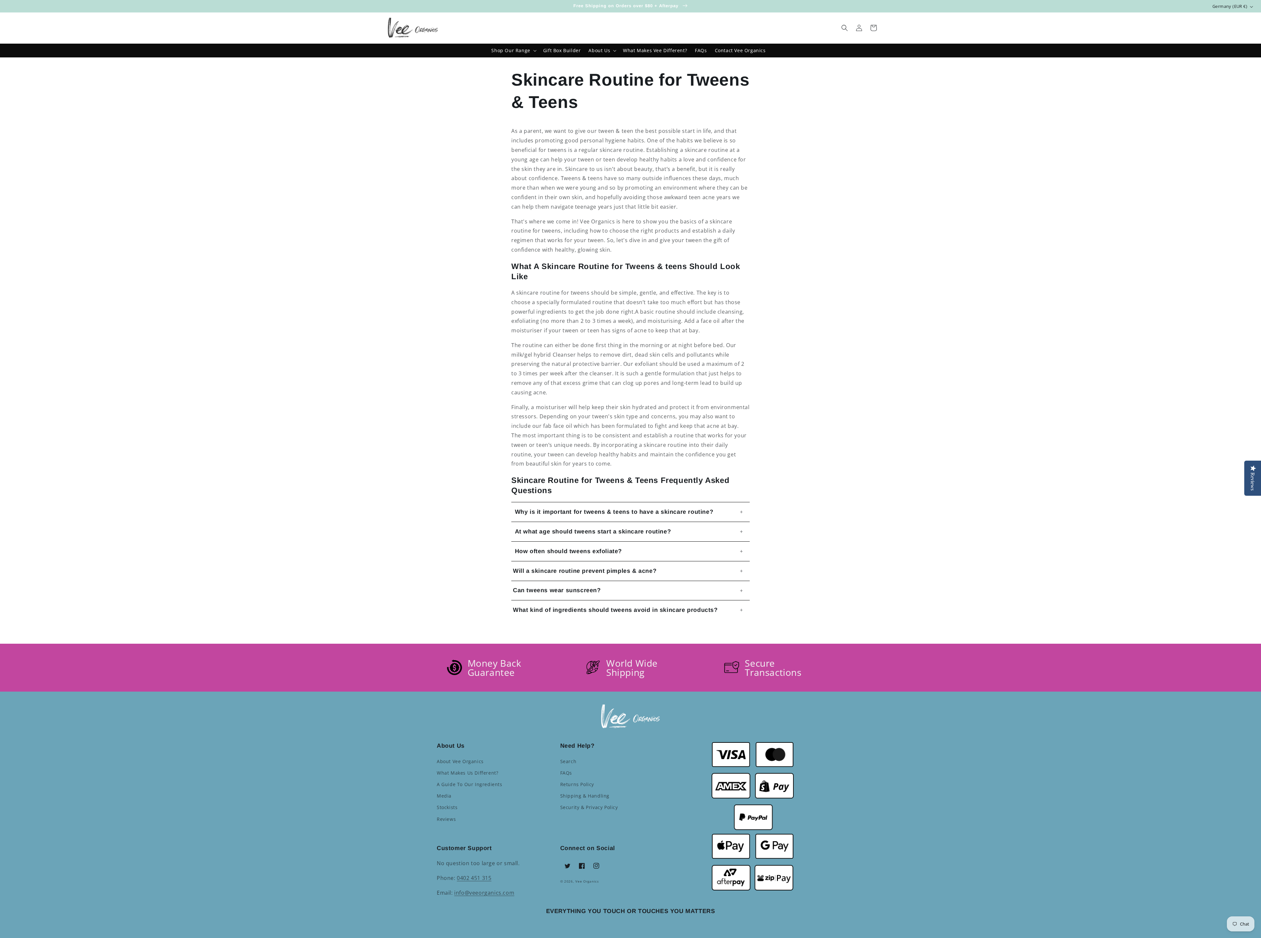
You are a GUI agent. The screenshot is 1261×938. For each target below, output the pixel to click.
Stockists (447, 807)
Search (568, 761)
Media (444, 796)
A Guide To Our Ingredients (469, 784)
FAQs (566, 773)
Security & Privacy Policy (589, 807)
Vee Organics (587, 881)
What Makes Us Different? (467, 773)
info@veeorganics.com (484, 892)
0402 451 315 (474, 878)
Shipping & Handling (584, 796)
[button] (844, 28)
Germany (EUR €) (1229, 6)
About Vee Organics (460, 761)
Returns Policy (577, 784)
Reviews (446, 819)
